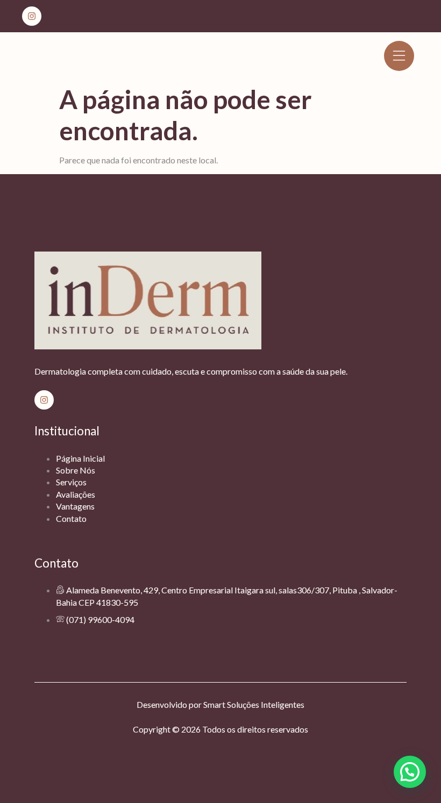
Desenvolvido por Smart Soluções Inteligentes (220, 704)
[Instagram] (31, 16)
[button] (410, 772)
